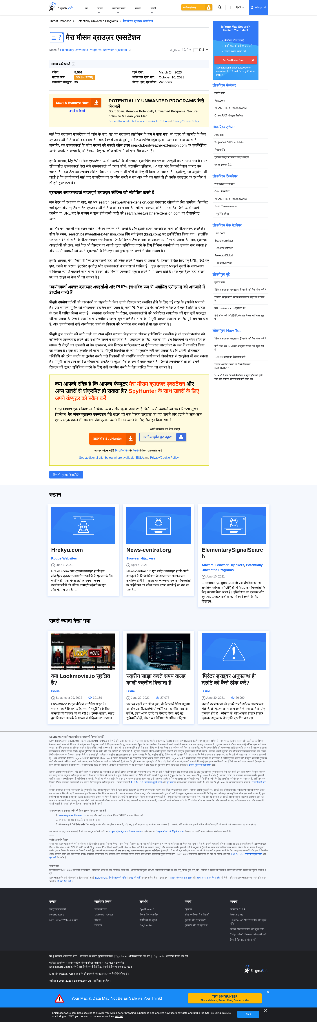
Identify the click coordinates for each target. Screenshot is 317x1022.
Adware (208, 565)
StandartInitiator (223, 240)
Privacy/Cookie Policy (186, 121)
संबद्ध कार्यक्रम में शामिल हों (197, 914)
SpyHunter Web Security (63, 919)
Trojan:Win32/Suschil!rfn (228, 142)
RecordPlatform (223, 247)
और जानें (119, 1016)
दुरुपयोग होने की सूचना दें (196, 925)
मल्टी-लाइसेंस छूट (190, 7)
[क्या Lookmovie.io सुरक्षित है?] (83, 651)
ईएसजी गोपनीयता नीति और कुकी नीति (247, 929)
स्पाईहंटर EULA (237, 909)
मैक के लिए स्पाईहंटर (149, 914)
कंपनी (153, 8)
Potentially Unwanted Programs (97, 21)
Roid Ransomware (225, 206)
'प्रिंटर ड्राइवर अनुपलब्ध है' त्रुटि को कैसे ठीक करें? (240, 289)
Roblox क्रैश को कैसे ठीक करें (229, 357)
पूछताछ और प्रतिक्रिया (195, 919)
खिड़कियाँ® (121, 450)
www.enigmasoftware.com (72, 815)
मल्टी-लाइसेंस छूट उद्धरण (157, 437)
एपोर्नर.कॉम (219, 93)
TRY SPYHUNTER (225, 998)
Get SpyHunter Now (233, 60)
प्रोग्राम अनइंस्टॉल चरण (66, 956)
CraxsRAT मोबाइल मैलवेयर (228, 115)
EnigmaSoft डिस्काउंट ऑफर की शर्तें (248, 934)
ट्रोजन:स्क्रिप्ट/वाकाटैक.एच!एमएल (231, 157)
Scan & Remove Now (72, 103)
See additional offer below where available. (134, 121)
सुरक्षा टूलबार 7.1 (223, 164)
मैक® (136, 450)
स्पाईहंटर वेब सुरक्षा (148, 919)
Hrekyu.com (67, 550)
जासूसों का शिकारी (57, 909)
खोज (220, 7)
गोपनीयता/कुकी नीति (153, 782)
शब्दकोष (98, 925)
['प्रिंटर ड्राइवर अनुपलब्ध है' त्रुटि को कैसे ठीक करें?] (234, 651)
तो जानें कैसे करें (259, 782)
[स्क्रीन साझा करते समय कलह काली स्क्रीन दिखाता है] (158, 651)
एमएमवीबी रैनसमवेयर (224, 184)
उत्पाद (100, 8)
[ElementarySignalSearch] (234, 525)
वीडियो (97, 919)
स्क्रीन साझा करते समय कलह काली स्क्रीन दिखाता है (239, 299)
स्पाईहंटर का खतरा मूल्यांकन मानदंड (96, 956)
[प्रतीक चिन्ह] (61, 7)
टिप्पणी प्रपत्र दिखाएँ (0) (66, 474)
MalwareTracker (103, 914)
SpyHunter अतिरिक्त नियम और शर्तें (133, 956)
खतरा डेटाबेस (100, 909)
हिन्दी (238, 7)
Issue (55, 691)
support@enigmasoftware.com (124, 831)
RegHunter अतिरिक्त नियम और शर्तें (170, 956)
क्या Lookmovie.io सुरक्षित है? (229, 308)
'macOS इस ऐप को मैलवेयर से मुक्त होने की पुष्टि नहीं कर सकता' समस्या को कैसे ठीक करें (238, 377)
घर (86, 8)
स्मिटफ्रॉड (219, 149)
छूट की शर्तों (135, 878)
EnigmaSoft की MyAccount (170, 831)
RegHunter (146, 925)
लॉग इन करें (260, 7)
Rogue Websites (64, 558)
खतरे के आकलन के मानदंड (209, 878)
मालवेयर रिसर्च (118, 8)
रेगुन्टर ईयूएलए (236, 914)
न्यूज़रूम (188, 909)
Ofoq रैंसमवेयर (222, 191)
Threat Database (60, 21)
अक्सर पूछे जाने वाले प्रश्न (200, 765)
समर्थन (138, 8)
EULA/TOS (137, 782)
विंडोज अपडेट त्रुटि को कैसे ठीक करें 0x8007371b (232, 366)
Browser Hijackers (115, 49)
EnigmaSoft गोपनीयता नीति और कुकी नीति (248, 921)
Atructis (219, 134)
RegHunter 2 (56, 914)
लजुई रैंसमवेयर (221, 213)
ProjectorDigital (223, 255)
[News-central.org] (158, 525)
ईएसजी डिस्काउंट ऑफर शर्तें (243, 939)
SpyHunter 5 (147, 909)
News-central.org (148, 550)
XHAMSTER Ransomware (230, 107)
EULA (163, 121)
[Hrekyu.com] (83, 525)
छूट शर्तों (170, 782)
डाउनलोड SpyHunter (107, 438)
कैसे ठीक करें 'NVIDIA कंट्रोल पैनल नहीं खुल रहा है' (239, 317)
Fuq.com (219, 100)
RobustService (223, 262)
